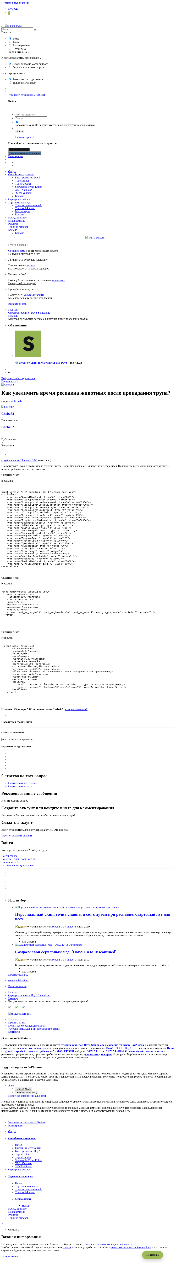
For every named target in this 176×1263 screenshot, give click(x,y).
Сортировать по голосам (22, 783)
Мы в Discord (96, 237)
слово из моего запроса (30, 63)
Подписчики (8, 381)
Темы (16, 42)
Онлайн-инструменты (21, 174)
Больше (19, 196)
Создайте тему (16, 250)
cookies (67, 1247)
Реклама (13, 223)
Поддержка (152, 1255)
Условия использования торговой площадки (34, 1028)
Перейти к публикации (15, 2)
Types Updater (23, 183)
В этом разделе (21, 45)
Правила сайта (16, 1022)
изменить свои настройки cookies (131, 1247)
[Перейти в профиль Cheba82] (7, 384)
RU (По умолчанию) (26, 1092)
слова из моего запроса (28, 67)
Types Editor (22, 180)
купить (31, 265)
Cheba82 (17, 401)
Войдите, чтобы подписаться (18, 378)
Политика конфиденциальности (27, 1095)
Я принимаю (9, 1256)
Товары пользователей (28, 205)
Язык (11, 1085)
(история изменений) (76, 709)
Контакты (14, 1031)
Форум (12, 171)
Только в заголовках (24, 82)
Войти (19, 131)
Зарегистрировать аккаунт (16, 835)
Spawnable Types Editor (28, 186)
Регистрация (15, 156)
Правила (87, 1244)
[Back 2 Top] (3, 1259)
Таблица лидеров (18, 226)
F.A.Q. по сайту (17, 217)
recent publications (18, 980)
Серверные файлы (19, 199)
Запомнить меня (24, 125)
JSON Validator (23, 192)
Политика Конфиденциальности (27, 1025)
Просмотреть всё (18, 974)
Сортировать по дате (20, 786)
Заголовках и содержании (28, 79)
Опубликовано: (19, 460)
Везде (16, 38)
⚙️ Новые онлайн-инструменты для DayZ (41, 362)
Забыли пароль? (24, 137)
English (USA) (23, 1089)
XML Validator (23, 189)
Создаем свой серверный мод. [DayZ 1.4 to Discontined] (66, 952)
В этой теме (19, 48)
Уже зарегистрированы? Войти (27, 94)
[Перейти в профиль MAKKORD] (28, 355)
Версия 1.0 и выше (62, 926)
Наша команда (16, 220)
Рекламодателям (17, 1019)
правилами (58, 280)
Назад (18, 1144)
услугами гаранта (34, 294)
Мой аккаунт (22, 211)
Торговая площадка (19, 202)
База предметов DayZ (27, 177)
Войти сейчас (9, 855)
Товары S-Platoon (25, 208)
